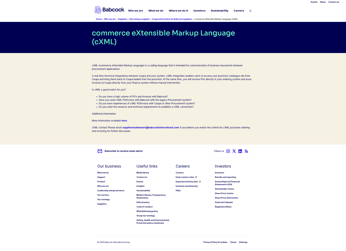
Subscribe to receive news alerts (123, 151)
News (323, 2)
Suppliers (122, 19)
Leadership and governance (110, 190)
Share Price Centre (224, 193)
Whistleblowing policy (147, 211)
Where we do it (178, 10)
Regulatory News (223, 207)
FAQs (178, 190)
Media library (143, 172)
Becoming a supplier (140, 19)
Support (101, 177)
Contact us (333, 2)
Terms (233, 242)
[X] (234, 151)
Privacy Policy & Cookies (215, 242)
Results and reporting (225, 177)
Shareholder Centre (224, 189)
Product (101, 181)
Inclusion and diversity (187, 186)
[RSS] (246, 151)
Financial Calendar (224, 202)
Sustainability (219, 10)
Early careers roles (185, 177)
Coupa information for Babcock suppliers (172, 19)
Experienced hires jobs (187, 181)
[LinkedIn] (240, 151)
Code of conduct (145, 207)
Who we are (135, 10)
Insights (140, 186)
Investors (199, 10)
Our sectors (103, 195)
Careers (239, 10)
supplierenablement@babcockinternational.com (150, 127)
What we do (155, 10)
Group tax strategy (146, 215)
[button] (250, 11)
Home (99, 19)
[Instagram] (228, 151)
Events (314, 2)
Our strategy (103, 199)
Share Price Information (226, 198)
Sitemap (243, 242)
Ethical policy (143, 202)
